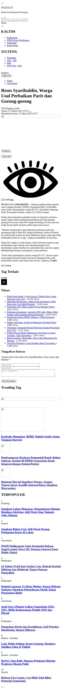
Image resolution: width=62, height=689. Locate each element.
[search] (2, 17)
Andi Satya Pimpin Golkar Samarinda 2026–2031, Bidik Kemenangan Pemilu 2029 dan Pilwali (28, 610)
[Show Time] (30, 111)
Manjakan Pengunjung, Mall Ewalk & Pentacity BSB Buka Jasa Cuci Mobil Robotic (31, 302)
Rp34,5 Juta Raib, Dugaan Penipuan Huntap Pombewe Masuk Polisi (28, 662)
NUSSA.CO (7, 7)
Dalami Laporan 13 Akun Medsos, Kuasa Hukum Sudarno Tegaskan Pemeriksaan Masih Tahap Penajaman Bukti (31, 589)
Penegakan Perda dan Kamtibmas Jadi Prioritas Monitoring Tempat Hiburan (30, 628)
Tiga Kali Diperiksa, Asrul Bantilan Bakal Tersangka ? (32, 343)
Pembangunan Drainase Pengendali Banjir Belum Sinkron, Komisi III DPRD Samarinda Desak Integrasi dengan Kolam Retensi (30, 460)
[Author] (4, 284)
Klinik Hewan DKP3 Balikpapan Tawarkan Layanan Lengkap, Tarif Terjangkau (31, 334)
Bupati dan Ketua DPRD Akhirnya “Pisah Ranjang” (31, 317)
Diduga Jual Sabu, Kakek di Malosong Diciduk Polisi (31, 322)
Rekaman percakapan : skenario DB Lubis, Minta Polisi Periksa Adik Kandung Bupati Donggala (32, 313)
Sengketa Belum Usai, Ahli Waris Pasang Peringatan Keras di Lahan (25, 531)
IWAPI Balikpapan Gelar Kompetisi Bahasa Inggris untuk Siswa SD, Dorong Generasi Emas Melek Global (29, 549)
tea (12, 199)
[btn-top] (2, 687)
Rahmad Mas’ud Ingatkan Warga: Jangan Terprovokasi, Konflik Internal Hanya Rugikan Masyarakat (29, 485)
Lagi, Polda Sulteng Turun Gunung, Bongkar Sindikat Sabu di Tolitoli (28, 645)
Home (10, 81)
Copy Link (6, 76)
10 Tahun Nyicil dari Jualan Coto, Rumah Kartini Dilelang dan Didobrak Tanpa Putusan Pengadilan (31, 569)
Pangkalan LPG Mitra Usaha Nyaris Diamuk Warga (31, 307)
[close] (2, 26)
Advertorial (12, 83)
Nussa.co (10, 108)
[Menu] (2, 3)
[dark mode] (5, 17)
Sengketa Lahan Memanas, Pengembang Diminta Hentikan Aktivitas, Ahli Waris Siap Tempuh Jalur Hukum (30, 512)
